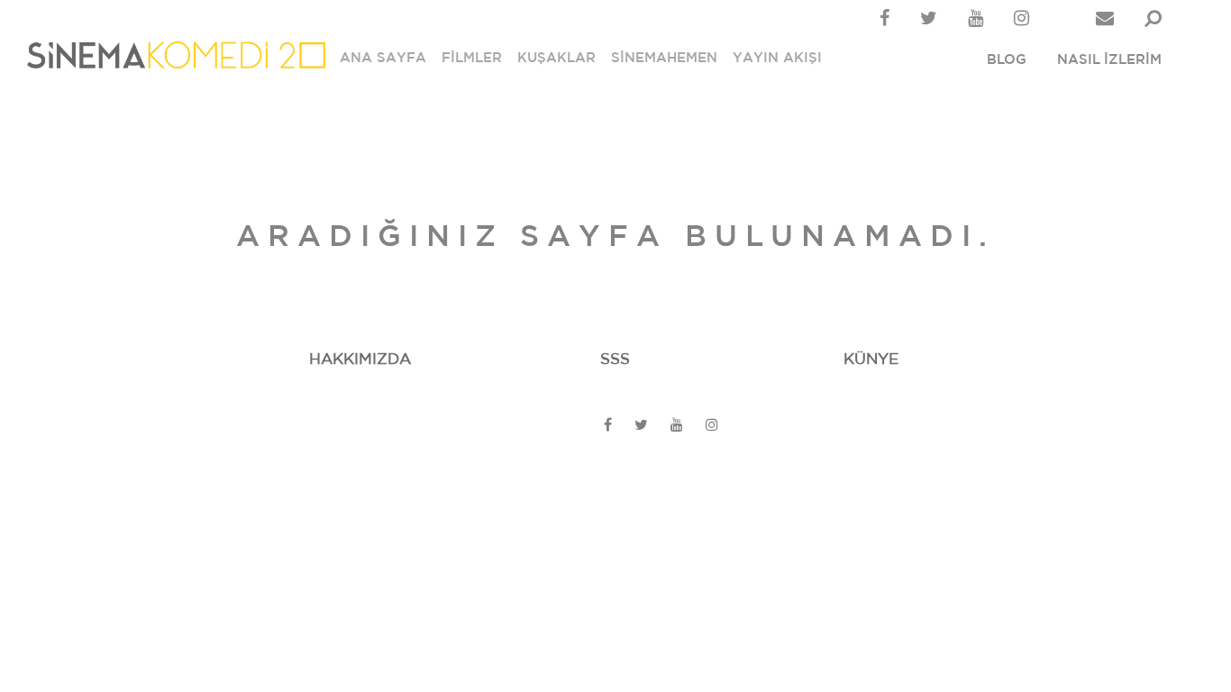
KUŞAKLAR (556, 58)
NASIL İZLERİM (1109, 60)
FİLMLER (472, 58)
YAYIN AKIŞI (777, 58)
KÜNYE (870, 359)
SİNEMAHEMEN (664, 58)
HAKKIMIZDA (360, 359)
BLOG (1006, 60)
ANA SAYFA (383, 58)
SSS (615, 359)
